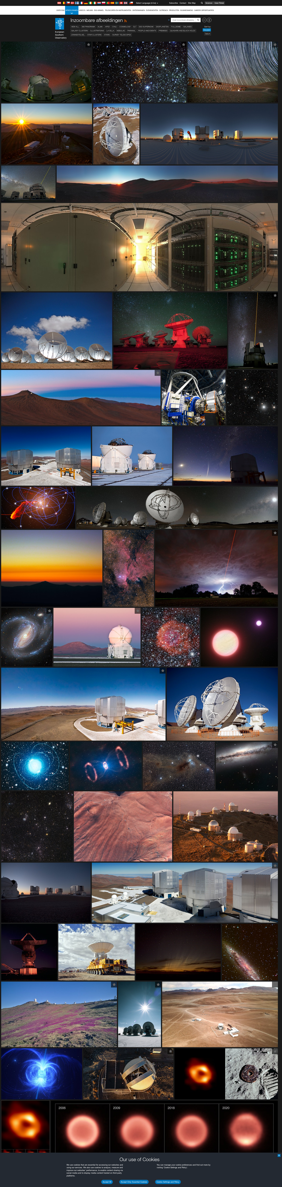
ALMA (100, 27)
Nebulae (121, 31)
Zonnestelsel (78, 35)
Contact (183, 3)
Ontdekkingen (138, 10)
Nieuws (90, 10)
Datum (207, 34)
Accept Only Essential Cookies (134, 1182)
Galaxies (187, 27)
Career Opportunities (204, 10)
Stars (107, 35)
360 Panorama (88, 27)
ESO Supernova (146, 27)
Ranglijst (206, 30)
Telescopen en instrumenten (118, 10)
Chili (114, 27)
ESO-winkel (99, 10)
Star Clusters (94, 35)
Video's (82, 10)
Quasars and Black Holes (182, 31)
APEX (107, 27)
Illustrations (97, 31)
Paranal (131, 31)
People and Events (147, 31)
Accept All (107, 1182)
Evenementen (152, 10)
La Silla (110, 31)
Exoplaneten (162, 27)
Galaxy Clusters (79, 31)
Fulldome (176, 27)
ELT (134, 27)
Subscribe (173, 3)
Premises (163, 31)
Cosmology (125, 27)
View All (75, 27)
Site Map (192, 3)
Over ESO (60, 10)
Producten (174, 10)
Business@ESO (186, 10)
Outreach (163, 10)
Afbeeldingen (72, 10)
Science (208, 3)
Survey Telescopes (121, 35)
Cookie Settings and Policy (168, 1182)
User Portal (219, 3)
